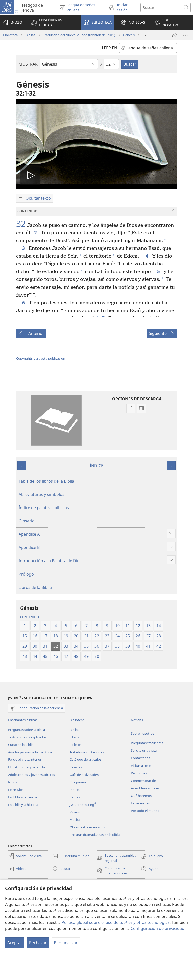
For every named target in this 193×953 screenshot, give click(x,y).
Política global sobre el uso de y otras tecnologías (116, 922)
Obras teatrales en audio (88, 827)
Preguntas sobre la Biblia (26, 729)
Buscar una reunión (70, 856)
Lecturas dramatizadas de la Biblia (95, 834)
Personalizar (66, 942)
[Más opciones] (185, 35)
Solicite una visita (144, 750)
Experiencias (140, 803)
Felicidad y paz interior (24, 759)
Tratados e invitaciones (87, 752)
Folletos (75, 744)
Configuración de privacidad (157, 928)
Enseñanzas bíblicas (22, 720)
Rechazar (38, 942)
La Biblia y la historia (23, 804)
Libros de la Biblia (35, 587)
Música (75, 819)
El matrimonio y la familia (26, 767)
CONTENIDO (29, 617)
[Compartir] (174, 35)
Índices (75, 789)
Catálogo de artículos (85, 759)
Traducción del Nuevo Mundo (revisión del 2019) (79, 35)
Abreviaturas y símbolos (41, 494)
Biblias (30, 35)
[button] (53, 22)
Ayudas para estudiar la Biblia (30, 752)
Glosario (27, 521)
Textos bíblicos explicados (27, 737)
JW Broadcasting (83, 804)
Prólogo (26, 574)
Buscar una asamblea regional (116, 858)
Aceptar (14, 942)
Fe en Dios (15, 789)
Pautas (75, 797)
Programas (78, 782)
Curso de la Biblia (20, 744)
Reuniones (139, 773)
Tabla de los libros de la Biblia (46, 481)
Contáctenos (140, 758)
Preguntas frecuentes (147, 743)
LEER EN (109, 48)
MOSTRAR (28, 64)
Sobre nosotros (142, 733)
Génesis (129, 35)
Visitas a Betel (141, 765)
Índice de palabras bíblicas (44, 507)
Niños (12, 782)
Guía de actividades (84, 774)
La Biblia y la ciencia (22, 797)
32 (21, 224)
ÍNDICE (96, 465)
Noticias (137, 720)
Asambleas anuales (145, 788)
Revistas (76, 767)
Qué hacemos (141, 795)
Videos (75, 812)
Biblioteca (10, 35)
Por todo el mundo (145, 810)
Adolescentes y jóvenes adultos (31, 774)
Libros (74, 737)
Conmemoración (143, 780)
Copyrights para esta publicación (40, 358)
